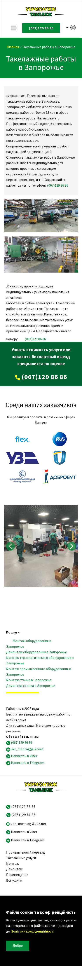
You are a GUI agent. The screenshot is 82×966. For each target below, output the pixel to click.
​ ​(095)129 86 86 (23, 814)
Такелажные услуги (21, 858)
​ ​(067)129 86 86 (43, 377)
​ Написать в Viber (23, 832)
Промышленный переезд (25, 852)
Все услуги (14, 880)
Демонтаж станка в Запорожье (30, 685)
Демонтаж (14, 869)
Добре (18, 945)
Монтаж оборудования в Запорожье (28, 644)
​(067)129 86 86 (41, 28)
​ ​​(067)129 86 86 (22, 806)
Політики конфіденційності (32, 931)
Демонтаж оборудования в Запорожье (36, 652)
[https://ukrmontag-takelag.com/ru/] (41, 786)
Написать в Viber (24, 756)
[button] (10, 546)
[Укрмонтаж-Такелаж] (41, 11)
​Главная (13, 47)
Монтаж (12, 863)
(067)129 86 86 (57, 185)
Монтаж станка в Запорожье (28, 680)
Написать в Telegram (27, 762)
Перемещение (17, 874)
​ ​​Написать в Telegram (27, 840)
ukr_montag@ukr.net (27, 749)
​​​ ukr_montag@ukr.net (28, 823)
